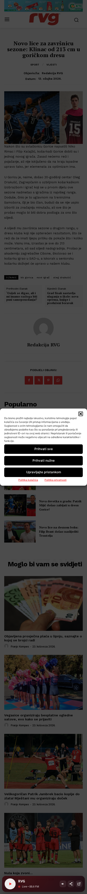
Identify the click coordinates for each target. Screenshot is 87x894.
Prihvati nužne (44, 460)
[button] (81, 414)
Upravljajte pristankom (43, 472)
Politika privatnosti (56, 479)
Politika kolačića (28, 479)
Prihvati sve (43, 449)
